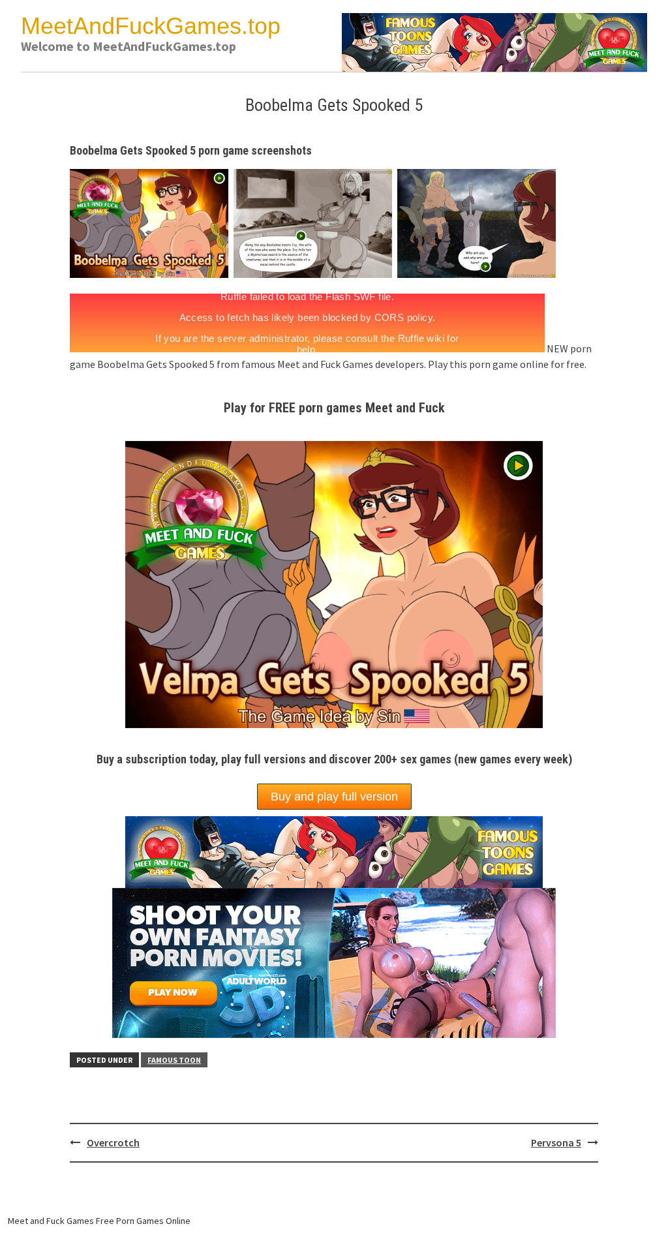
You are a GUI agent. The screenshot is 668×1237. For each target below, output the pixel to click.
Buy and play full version (334, 796)
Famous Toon (174, 1060)
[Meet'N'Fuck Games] (494, 41)
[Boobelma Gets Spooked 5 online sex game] (315, 221)
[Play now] (334, 961)
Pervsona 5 (556, 1142)
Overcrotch (113, 1142)
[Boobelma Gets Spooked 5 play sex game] (479, 221)
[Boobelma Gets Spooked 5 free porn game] (152, 221)
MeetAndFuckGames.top (151, 25)
